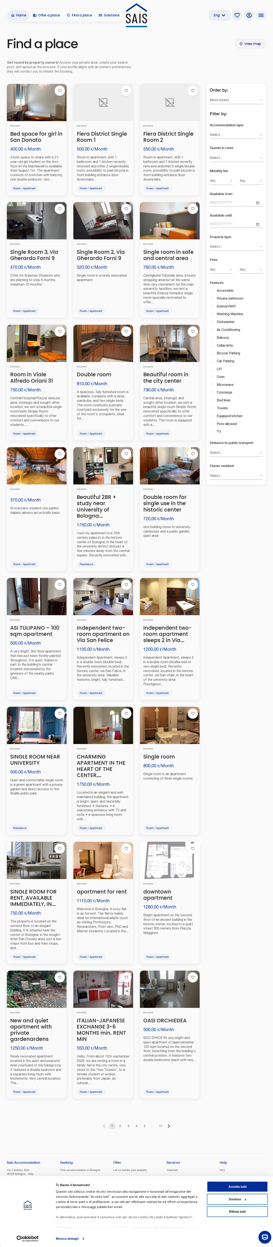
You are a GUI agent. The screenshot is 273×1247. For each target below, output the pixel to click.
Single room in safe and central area (168, 255)
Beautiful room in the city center (166, 377)
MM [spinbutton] (213, 202)
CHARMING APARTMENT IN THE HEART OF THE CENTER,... (101, 766)
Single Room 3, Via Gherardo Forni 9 (34, 255)
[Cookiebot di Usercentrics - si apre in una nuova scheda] (27, 1239)
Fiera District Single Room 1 (102, 137)
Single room (159, 756)
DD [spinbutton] (219, 202)
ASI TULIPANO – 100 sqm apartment (34, 631)
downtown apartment (158, 895)
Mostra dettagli (67, 1238)
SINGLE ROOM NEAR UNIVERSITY (35, 760)
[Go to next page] (169, 1126)
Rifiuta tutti (237, 1211)
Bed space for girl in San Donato (36, 137)
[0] (237, 15)
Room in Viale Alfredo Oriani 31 (31, 377)
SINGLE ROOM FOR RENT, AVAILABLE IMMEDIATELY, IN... (33, 898)
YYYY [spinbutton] (228, 202)
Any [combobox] (212, 180)
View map (252, 43)
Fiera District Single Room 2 (168, 137)
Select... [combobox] (216, 134)
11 (161, 1126)
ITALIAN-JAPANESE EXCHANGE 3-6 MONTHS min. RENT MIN (101, 1030)
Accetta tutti (237, 1186)
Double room (94, 374)
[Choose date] (258, 203)
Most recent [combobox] (219, 100)
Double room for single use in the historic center (165, 503)
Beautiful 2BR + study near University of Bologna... (96, 506)
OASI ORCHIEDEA (165, 1020)
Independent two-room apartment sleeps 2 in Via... (167, 634)
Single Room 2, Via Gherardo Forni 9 (101, 255)
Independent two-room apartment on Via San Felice (103, 634)
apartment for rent (102, 891)
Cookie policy (159, 1227)
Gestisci (235, 1199)
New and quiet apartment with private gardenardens (31, 1030)
